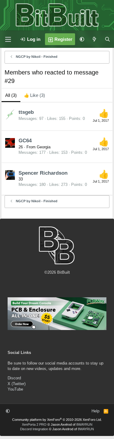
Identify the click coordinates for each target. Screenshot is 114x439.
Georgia (43, 147)
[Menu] (8, 39)
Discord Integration (34, 429)
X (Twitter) (17, 383)
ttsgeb (26, 112)
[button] (82, 39)
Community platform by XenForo (57, 419)
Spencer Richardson (43, 173)
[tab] (34, 95)
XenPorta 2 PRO (34, 424)
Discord (14, 378)
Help (95, 411)
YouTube (15, 389)
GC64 (25, 141)
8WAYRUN (84, 424)
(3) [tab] (11, 95)
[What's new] (94, 39)
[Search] (107, 39)
